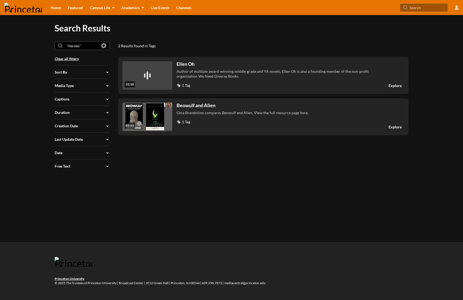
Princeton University (69, 279)
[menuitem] (55, 7)
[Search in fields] (103, 45)
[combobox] (82, 45)
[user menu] (456, 7)
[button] (183, 85)
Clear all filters (67, 58)
